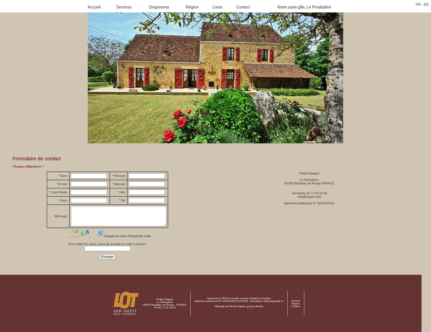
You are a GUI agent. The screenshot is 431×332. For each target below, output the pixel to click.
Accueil (94, 7)
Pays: (63, 200)
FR (418, 4)
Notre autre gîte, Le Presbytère (304, 7)
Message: (61, 216)
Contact (243, 7)
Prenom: (119, 176)
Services (124, 7)
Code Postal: (58, 192)
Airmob (259, 306)
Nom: (63, 176)
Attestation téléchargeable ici (267, 301)
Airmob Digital (237, 306)
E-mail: (62, 184)
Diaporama (159, 7)
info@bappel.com (309, 197)
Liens (217, 7)
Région (192, 7)
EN (426, 4)
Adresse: (119, 184)
